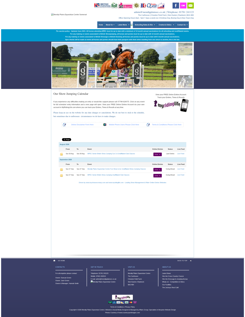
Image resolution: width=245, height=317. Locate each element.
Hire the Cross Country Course (173, 276)
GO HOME (61, 260)
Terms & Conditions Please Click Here (166, 125)
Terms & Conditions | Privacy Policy (122, 307)
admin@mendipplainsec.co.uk (149, 12)
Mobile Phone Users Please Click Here (124, 125)
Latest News (166, 273)
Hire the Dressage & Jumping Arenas (175, 279)
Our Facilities (166, 285)
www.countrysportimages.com (129, 312)
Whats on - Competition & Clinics (173, 282)
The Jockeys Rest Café (170, 287)
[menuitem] (185, 48)
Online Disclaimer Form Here (82, 125)
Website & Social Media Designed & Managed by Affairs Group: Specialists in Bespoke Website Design (140, 310)
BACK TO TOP (182, 260)
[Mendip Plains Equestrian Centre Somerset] (171, 112)
